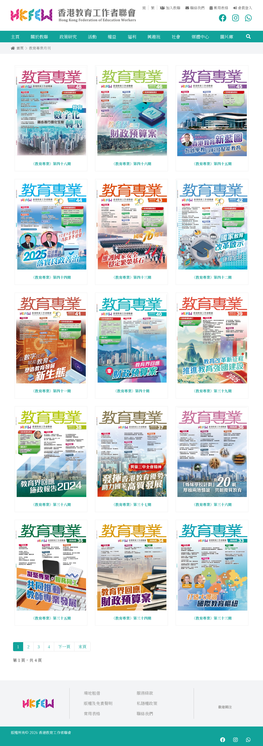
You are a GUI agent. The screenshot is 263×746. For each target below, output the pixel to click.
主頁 (15, 36)
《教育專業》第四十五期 (212, 163)
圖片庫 (226, 36)
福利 (132, 36)
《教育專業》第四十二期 (212, 277)
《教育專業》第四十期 (131, 390)
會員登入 (244, 7)
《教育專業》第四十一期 (51, 390)
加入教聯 (172, 7)
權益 (112, 36)
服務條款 (145, 693)
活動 (92, 36)
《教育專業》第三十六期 (212, 504)
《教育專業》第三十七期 (131, 504)
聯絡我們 (196, 7)
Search (247, 36)
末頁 (82, 647)
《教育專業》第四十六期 (131, 163)
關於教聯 (39, 36)
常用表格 (220, 7)
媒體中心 (200, 36)
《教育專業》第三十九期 (212, 390)
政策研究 (68, 36)
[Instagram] (235, 17)
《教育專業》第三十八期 (51, 504)
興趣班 (154, 36)
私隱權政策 (147, 703)
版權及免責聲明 (98, 703)
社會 (176, 36)
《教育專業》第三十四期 (131, 618)
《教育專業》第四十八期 (51, 163)
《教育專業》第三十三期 (212, 618)
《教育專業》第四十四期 (51, 277)
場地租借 (92, 693)
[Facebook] (223, 17)
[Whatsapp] (248, 17)
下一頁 (64, 647)
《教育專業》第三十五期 (51, 618)
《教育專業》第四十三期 (131, 277)
